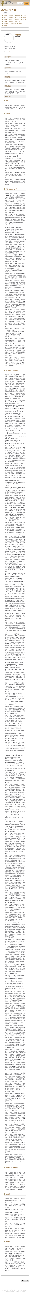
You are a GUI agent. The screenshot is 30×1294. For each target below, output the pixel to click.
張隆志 (11, 17)
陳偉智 (11, 21)
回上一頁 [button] (25, 1280)
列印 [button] (26, 3)
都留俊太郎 (6, 23)
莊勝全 (5, 21)
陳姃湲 (24, 17)
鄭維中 (18, 19)
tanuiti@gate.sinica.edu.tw (12, 51)
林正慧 (24, 19)
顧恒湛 (18, 21)
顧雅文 (5, 19)
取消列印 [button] (20, 3)
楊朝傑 (20, 23)
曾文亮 (11, 19)
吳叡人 (18, 17)
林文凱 (11, 15)
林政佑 (5, 25)
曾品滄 (18, 15)
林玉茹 (24, 15)
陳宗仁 (5, 17)
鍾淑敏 (5, 15)
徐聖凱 (14, 23)
